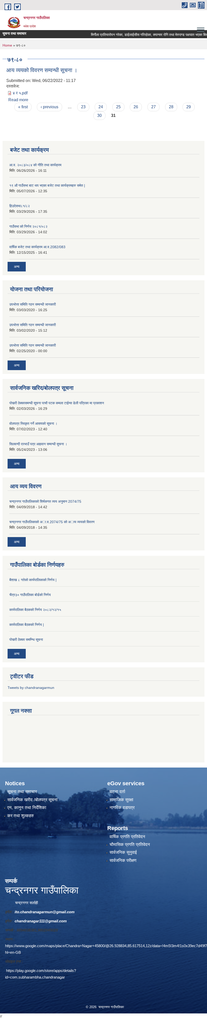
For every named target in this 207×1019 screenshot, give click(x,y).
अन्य (16, 267)
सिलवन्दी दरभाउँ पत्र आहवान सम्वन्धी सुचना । (38, 444)
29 (188, 107)
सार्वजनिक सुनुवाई (123, 852)
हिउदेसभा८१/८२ (19, 206)
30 (99, 115)
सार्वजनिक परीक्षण (123, 860)
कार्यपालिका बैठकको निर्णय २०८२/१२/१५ (35, 610)
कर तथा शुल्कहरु (20, 815)
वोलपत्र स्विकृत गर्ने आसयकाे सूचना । (33, 423)
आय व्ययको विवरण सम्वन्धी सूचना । (41, 70)
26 (136, 107)
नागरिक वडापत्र (122, 807)
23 (83, 107)
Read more (18, 100)
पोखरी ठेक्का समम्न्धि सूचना (26, 640)
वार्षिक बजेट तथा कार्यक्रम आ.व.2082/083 (37, 247)
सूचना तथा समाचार (22, 791)
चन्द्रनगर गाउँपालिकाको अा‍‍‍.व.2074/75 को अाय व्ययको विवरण (52, 522)
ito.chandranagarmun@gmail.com (44, 912)
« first (23, 107)
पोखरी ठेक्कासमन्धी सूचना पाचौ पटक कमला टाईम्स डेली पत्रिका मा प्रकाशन (56, 403)
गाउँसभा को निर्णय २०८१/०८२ (28, 226)
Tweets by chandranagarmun (31, 688)
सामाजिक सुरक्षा (121, 799)
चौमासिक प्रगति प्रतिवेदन (130, 844)
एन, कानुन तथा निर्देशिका (26, 807)
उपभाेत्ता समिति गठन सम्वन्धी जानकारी (32, 304)
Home (7, 45)
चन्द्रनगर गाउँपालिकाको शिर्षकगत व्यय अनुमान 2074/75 (45, 501)
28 (171, 107)
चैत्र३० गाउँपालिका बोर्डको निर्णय (30, 595)
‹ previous (49, 107)
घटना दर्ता (117, 791)
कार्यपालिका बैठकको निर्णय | (26, 625)
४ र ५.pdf (20, 93)
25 (118, 107)
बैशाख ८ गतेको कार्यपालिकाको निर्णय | (33, 580)
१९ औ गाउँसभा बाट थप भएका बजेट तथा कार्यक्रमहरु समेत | (47, 185)
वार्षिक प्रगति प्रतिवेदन (127, 836)
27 (153, 107)
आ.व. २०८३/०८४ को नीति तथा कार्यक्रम (35, 165)
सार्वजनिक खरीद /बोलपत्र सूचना (32, 799)
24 (100, 107)
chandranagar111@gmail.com (41, 921)
